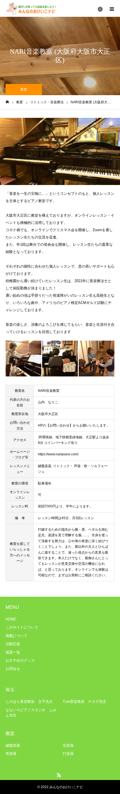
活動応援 (13, 644)
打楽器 (68, 753)
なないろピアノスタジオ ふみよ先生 (31, 713)
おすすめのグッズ (20, 660)
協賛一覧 (13, 652)
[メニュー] (111, 8)
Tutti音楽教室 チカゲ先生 (84, 701)
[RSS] (59, 775)
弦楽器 (68, 745)
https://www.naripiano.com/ (58, 454)
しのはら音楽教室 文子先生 (29, 701)
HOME (11, 619)
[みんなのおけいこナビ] (31, 8)
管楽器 (11, 753)
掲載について (16, 636)
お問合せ (13, 669)
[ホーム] (7, 102)
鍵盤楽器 (13, 745)
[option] (60, 151)
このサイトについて (22, 627)
